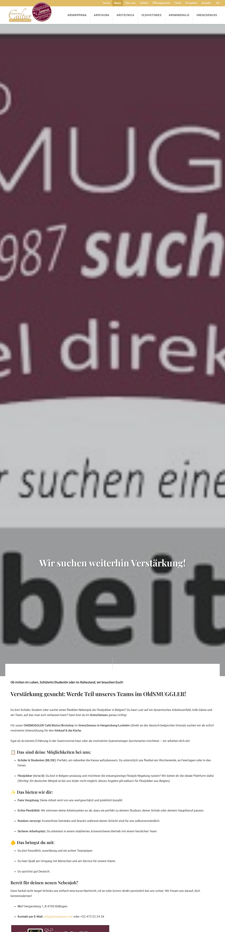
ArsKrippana (77, 15)
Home (106, 3)
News (117, 3)
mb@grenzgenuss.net (58, 916)
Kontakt (206, 3)
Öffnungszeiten (161, 3)
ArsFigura (101, 15)
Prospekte (191, 3)
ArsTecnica (125, 15)
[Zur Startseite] (30, 12)
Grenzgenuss (207, 15)
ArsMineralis (179, 15)
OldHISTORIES (152, 15)
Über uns (130, 3)
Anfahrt (144, 3)
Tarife (177, 3)
